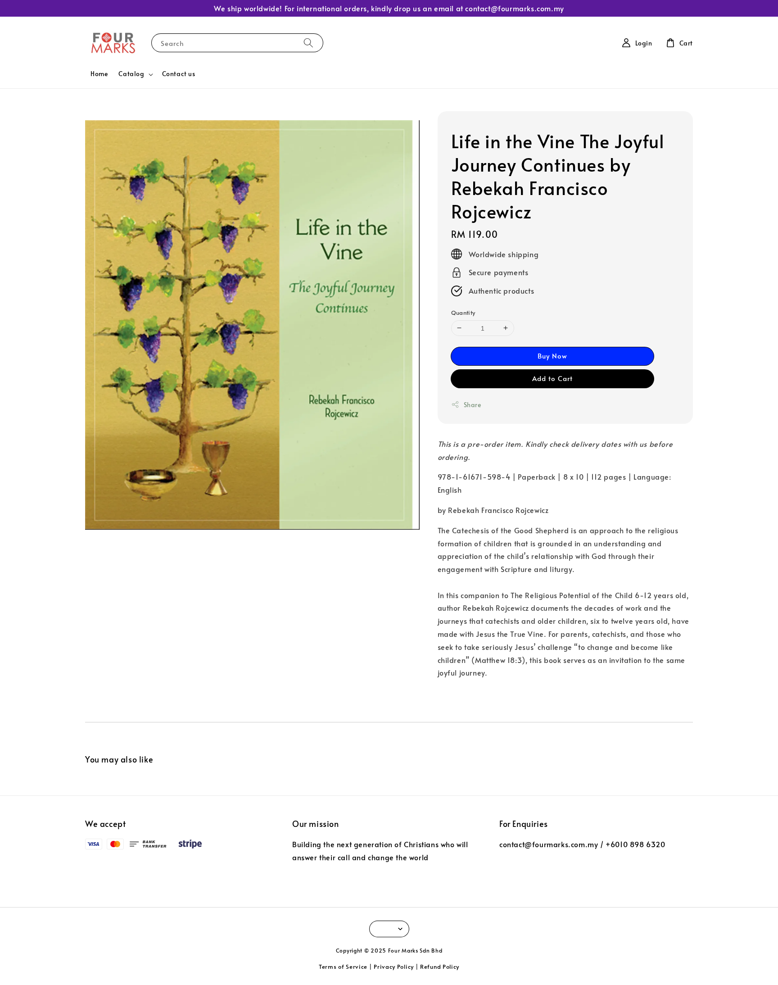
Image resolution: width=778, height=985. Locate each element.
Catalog (131, 74)
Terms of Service (343, 966)
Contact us (178, 73)
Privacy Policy (394, 966)
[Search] (308, 42)
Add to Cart (552, 378)
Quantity (463, 313)
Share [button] (472, 404)
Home (99, 73)
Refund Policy (439, 966)
